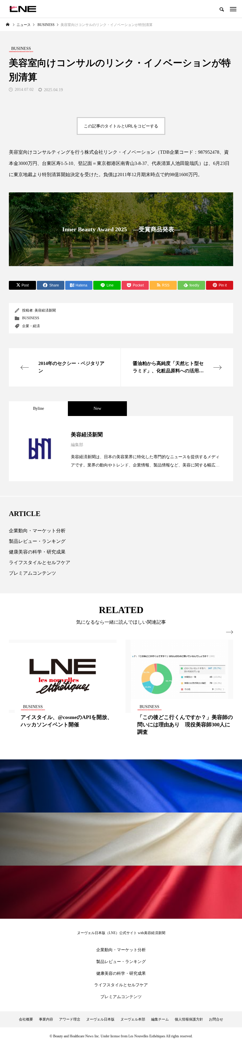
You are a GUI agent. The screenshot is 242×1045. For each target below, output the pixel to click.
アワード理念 (69, 1019)
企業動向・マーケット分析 (37, 530)
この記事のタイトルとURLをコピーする (121, 126)
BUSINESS (30, 318)
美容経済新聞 (45, 310)
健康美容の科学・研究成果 (37, 551)
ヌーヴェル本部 (132, 1019)
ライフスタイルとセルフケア (39, 562)
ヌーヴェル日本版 (100, 1019)
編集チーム (160, 1019)
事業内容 (46, 1019)
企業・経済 (31, 326)
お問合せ (216, 1019)
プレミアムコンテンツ (32, 573)
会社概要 (26, 1019)
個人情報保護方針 (189, 1019)
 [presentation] (229, 632)
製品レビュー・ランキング (37, 541)
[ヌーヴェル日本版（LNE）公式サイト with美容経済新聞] (22, 9)
